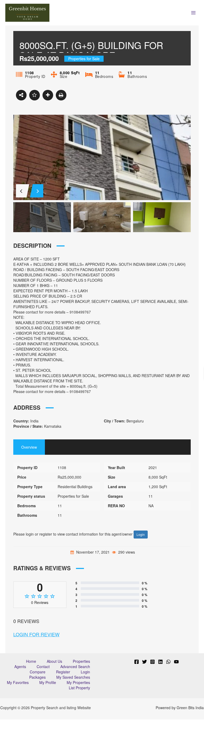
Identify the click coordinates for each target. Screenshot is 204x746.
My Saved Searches (73, 677)
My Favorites (18, 682)
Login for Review (36, 634)
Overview (29, 447)
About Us (54, 661)
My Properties (78, 682)
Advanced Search (75, 666)
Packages (37, 677)
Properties (81, 661)
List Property (79, 687)
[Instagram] (152, 661)
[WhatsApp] (168, 661)
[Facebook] (136, 661)
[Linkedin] (160, 661)
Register (63, 671)
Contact (43, 666)
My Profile (47, 682)
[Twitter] (144, 661)
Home (31, 661)
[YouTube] (176, 661)
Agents (20, 666)
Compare (37, 671)
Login (141, 534)
